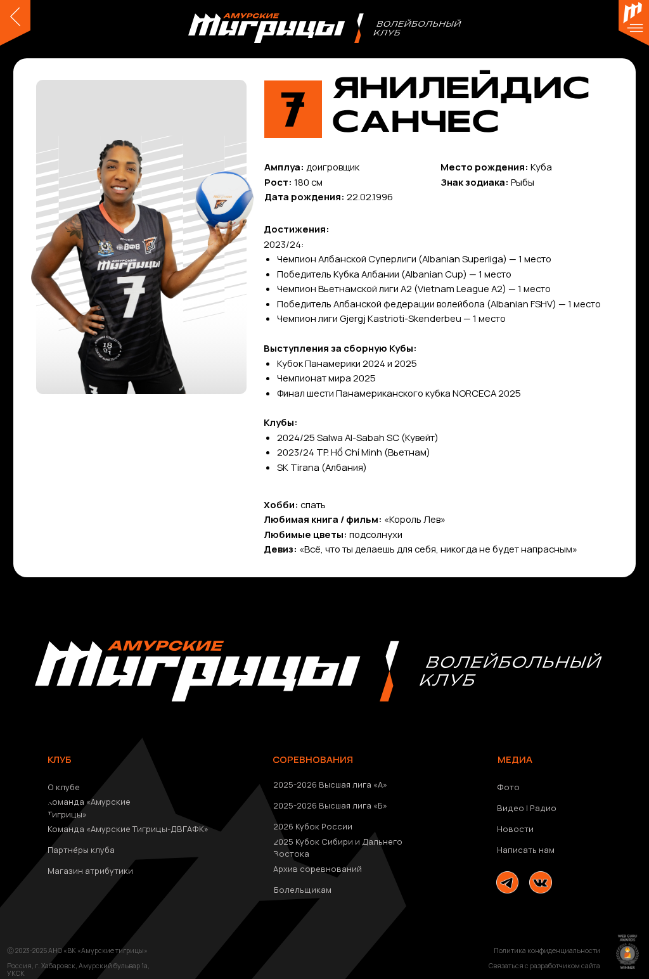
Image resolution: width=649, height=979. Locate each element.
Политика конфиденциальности (547, 950)
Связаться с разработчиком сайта (544, 965)
